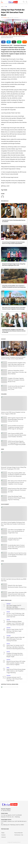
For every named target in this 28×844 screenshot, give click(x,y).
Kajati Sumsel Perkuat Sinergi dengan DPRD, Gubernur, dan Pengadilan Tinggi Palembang (16, 671)
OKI (6, 6)
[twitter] (8, 41)
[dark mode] (26, 2)
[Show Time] (19, 17)
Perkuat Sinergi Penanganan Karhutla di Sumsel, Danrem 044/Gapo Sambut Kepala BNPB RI (13, 243)
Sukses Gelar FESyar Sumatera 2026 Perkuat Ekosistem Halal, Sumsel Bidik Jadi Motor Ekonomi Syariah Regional (17, 594)
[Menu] (2, 2)
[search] (23, 2)
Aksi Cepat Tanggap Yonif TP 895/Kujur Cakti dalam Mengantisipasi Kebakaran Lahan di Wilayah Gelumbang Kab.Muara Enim (16, 607)
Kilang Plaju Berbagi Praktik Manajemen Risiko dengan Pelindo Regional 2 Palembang (16, 498)
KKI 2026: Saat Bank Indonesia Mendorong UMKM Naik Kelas (13, 580)
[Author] (2, 197)
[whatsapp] (19, 41)
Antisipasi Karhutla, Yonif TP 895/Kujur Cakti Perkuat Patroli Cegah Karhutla (14, 679)
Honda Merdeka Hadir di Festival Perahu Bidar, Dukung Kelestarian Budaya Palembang (16, 547)
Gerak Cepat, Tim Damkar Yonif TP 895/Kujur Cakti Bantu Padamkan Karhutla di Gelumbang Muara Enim (16, 647)
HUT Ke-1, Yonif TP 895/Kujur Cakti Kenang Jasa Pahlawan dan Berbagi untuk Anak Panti (15, 615)
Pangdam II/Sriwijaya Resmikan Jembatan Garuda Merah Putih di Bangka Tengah (15, 655)
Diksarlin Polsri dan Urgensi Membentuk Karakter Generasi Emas (17, 586)
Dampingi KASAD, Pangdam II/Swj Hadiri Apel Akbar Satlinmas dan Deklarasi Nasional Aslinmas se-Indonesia (13, 331)
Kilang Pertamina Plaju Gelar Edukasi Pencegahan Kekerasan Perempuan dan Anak (17, 490)
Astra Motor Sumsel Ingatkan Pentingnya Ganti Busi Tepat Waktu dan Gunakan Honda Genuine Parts (13, 524)
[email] (14, 41)
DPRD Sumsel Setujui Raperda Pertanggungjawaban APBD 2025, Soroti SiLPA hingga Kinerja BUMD (17, 443)
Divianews (5, 17)
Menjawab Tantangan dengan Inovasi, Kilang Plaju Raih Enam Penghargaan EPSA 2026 (13, 264)
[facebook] (3, 41)
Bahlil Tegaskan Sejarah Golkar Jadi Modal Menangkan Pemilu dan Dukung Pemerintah (17, 419)
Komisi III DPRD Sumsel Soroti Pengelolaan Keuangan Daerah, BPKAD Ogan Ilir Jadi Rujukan (16, 427)
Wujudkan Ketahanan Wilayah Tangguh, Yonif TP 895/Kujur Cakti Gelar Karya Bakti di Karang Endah (15, 623)
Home (2, 6)
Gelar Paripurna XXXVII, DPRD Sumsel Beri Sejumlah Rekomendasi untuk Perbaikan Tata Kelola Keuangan (17, 435)
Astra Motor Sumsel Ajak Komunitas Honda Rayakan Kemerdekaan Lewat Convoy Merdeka (17, 555)
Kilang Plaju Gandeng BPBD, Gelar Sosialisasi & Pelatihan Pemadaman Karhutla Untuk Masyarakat (14, 286)
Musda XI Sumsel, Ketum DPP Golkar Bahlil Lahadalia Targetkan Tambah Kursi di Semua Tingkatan (16, 663)
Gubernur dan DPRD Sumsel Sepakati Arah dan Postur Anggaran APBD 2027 (13, 413)
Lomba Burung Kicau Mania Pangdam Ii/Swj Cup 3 (15, 539)
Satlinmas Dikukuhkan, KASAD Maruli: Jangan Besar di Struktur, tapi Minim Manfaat (17, 372)
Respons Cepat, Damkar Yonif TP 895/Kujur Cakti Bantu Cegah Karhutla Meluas (15, 631)
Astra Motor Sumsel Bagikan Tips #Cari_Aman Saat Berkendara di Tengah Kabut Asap (16, 531)
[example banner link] (9, 806)
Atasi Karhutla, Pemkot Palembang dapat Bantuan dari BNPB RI (13, 221)
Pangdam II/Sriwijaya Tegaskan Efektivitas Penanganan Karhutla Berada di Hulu (16, 380)
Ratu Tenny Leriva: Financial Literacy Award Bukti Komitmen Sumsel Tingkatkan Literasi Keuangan (13, 308)
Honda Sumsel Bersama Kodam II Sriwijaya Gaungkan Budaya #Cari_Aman (16, 388)
